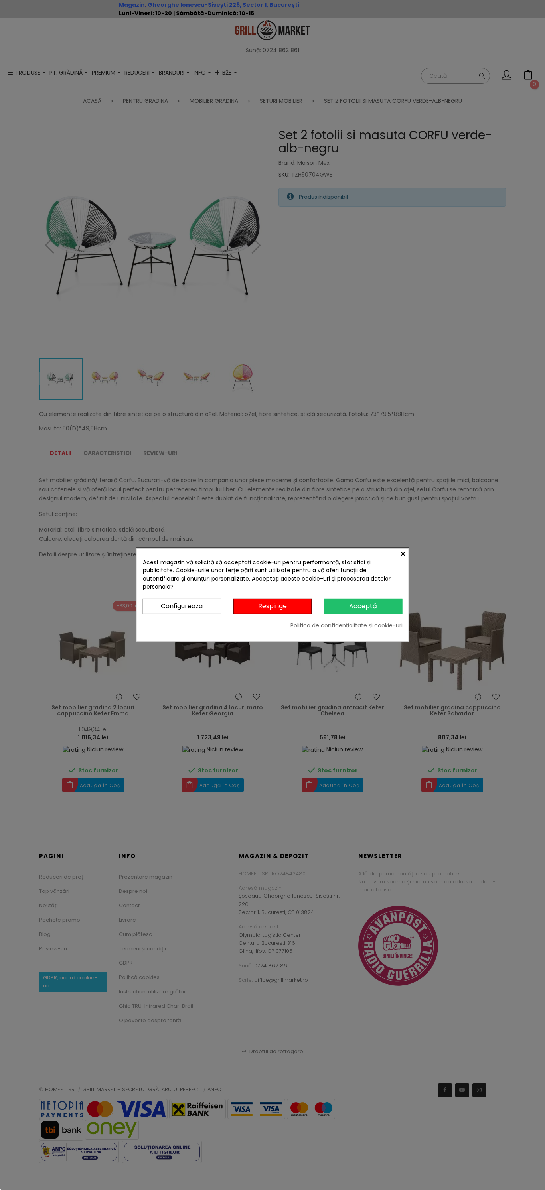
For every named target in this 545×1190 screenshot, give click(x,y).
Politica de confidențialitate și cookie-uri (346, 625)
